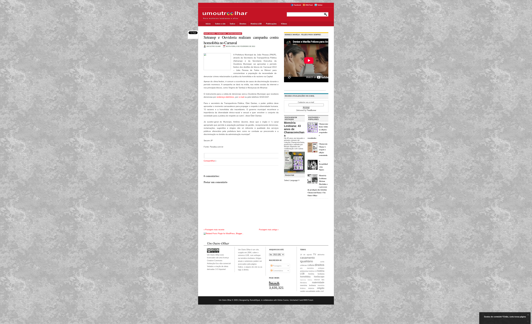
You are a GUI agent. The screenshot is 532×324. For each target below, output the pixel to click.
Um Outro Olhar (225, 300)
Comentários (277, 271)
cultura (310, 265)
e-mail (241, 97)
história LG (313, 271)
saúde (302, 291)
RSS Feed (309, 5)
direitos (319, 264)
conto (322, 262)
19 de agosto (306, 254)
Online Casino (283, 300)
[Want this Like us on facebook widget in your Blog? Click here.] (528, 321)
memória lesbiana (308, 285)
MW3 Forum (308, 300)
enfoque (321, 268)
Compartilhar (209, 161)
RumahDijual (255, 300)
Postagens (277, 266)
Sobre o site (220, 24)
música (311, 288)
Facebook (297, 5)
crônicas (303, 265)
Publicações (271, 24)
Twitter (319, 5)
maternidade (318, 282)
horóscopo (319, 276)
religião (320, 288)
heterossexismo (234, 33)
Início (208, 24)
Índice (232, 24)
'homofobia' (221, 33)
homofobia (305, 276)
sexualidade (310, 291)
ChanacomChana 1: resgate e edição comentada (323, 149)
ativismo (321, 255)
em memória (307, 268)
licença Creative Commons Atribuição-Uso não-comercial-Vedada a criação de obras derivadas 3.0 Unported (219, 263)
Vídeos (284, 24)
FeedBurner (311, 110)
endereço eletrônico (225, 97)
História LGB (256, 24)
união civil (320, 291)
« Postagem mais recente (214, 230)
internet (317, 280)
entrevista (304, 271)
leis (323, 280)
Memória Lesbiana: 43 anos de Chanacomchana (294, 129)
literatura (303, 283)
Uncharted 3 (294, 300)
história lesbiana (316, 274)
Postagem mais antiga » (268, 230)
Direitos (243, 24)
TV (314, 254)
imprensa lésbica (306, 280)
